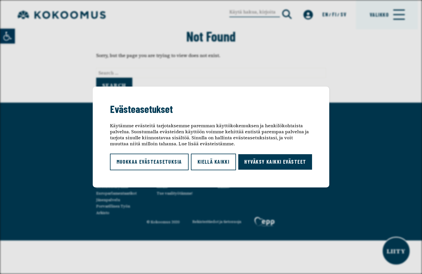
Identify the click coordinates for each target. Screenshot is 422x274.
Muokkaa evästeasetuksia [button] (149, 161)
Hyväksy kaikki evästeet (275, 161)
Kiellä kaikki (214, 161)
